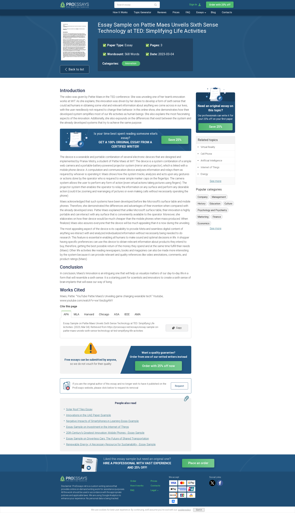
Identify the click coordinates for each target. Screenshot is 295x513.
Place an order (198, 463)
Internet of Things (210, 167)
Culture (228, 203)
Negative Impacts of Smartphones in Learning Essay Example (102, 421)
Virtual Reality (208, 147)
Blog (213, 12)
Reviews (161, 12)
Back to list (76, 69)
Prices (176, 12)
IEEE (127, 314)
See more (215, 181)
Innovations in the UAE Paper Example (88, 415)
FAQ (188, 12)
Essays (200, 12)
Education (215, 203)
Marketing (203, 216)
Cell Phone (206, 153)
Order (133, 481)
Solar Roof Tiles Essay (79, 409)
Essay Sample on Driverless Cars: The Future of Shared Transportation (107, 438)
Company (203, 197)
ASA (116, 314)
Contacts (227, 12)
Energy (204, 174)
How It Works (120, 12)
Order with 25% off (219, 4)
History (201, 203)
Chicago (104, 314)
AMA (138, 314)
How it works (137, 485)
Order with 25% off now (158, 366)
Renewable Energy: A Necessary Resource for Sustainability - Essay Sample (111, 444)
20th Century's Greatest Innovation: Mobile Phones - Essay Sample (105, 432)
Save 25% (174, 140)
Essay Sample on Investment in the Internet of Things (97, 426)
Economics (203, 223)
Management (219, 197)
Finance (217, 216)
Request (179, 385)
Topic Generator (142, 12)
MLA (76, 314)
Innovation (131, 63)
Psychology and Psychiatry (212, 210)
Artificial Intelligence (211, 160)
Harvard (89, 314)
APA (66, 314)
